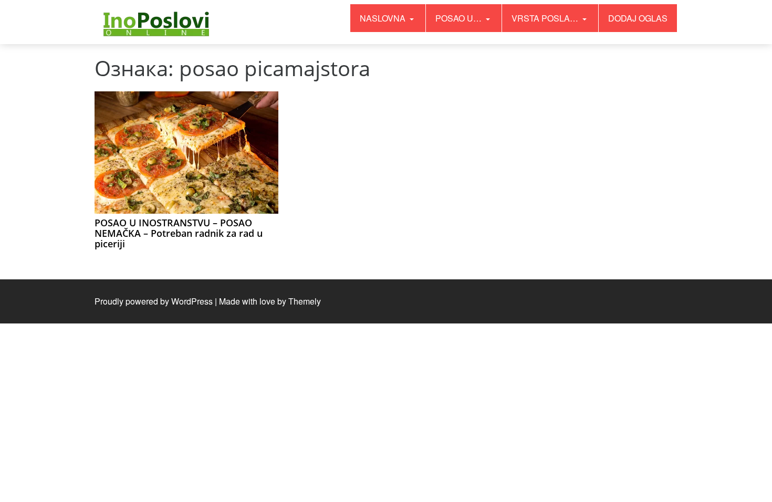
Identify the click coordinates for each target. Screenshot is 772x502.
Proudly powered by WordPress (154, 301)
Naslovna (384, 18)
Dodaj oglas (637, 18)
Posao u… (459, 18)
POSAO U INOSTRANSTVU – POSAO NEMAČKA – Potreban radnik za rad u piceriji (179, 233)
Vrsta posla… (546, 18)
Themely (304, 301)
